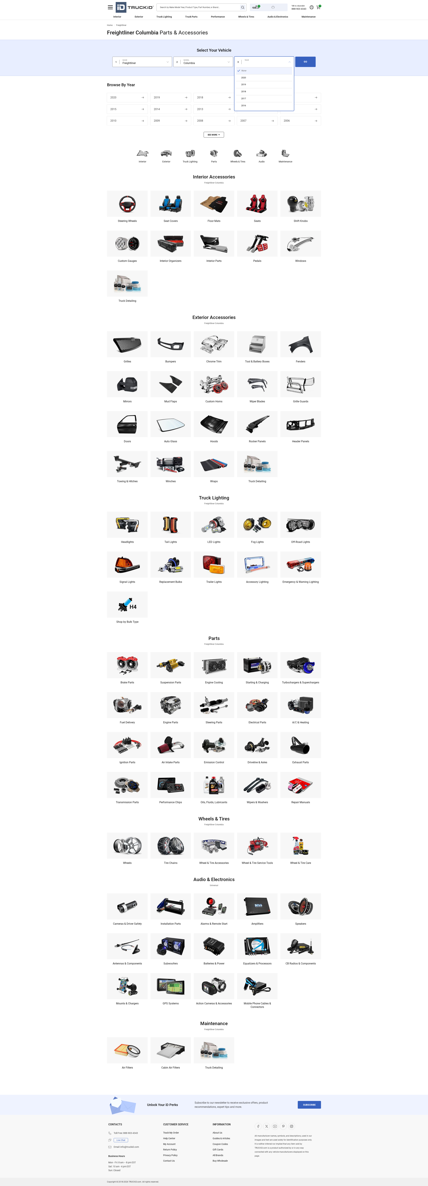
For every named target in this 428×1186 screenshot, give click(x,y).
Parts (214, 161)
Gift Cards (218, 1149)
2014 (157, 109)
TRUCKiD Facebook (258, 1126)
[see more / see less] (214, 135)
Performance (218, 16)
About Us (217, 1132)
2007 (243, 120)
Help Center (169, 1138)
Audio (262, 161)
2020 (113, 97)
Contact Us (169, 1160)
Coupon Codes (220, 1144)
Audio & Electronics (278, 16)
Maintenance (309, 16)
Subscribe (309, 1104)
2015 (113, 109)
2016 (287, 97)
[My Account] (311, 7)
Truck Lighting (164, 16)
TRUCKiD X (266, 1126)
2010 (113, 120)
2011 (287, 109)
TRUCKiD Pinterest (283, 1126)
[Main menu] (110, 7)
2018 (200, 97)
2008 (200, 120)
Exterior (139, 16)
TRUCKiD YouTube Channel (274, 1126)
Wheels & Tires (246, 16)
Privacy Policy (170, 1155)
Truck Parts (191, 16)
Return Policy (170, 1149)
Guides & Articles (221, 1138)
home (110, 25)
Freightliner (121, 25)
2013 (200, 109)
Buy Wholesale (220, 1160)
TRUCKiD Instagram (291, 1126)
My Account (169, 1144)
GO (305, 61)
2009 (157, 120)
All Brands (218, 1155)
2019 (157, 97)
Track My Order (171, 1132)
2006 (287, 120)
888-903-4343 (299, 9)
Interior (117, 16)
